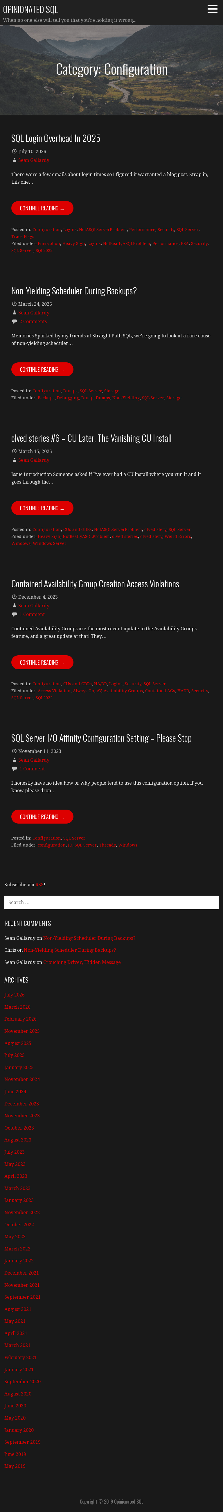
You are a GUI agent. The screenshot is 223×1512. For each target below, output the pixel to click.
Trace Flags (22, 236)
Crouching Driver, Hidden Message (82, 962)
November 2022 (22, 1212)
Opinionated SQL (30, 9)
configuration (52, 845)
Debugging (68, 398)
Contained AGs (160, 690)
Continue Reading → (42, 208)
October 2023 (19, 1128)
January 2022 (19, 1261)
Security (166, 229)
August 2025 (17, 1043)
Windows (20, 543)
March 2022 (17, 1249)
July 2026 (14, 995)
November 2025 (22, 1031)
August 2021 (17, 1309)
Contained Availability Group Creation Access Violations (95, 583)
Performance (142, 229)
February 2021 (20, 1357)
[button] (214, 8)
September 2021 (22, 1297)
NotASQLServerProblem (103, 229)
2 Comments (33, 321)
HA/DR (100, 683)
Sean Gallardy (33, 160)
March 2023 (17, 1188)
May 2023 (15, 1164)
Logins (70, 229)
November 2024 (22, 1079)
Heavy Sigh (73, 243)
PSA (185, 243)
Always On (83, 690)
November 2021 (22, 1285)
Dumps (70, 391)
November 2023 (22, 1116)
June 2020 (15, 1406)
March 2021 (17, 1345)
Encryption (49, 243)
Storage (111, 391)
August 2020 (17, 1394)
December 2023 (21, 1104)
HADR (183, 690)
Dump (87, 398)
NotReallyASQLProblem (126, 243)
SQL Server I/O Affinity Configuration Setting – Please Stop (101, 737)
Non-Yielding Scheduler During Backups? (74, 290)
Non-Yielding (126, 398)
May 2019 (15, 1466)
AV (99, 690)
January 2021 (19, 1370)
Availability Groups (123, 690)
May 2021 (15, 1321)
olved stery (155, 529)
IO (70, 845)
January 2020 (19, 1430)
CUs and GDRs (77, 529)
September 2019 (22, 1442)
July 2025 (14, 1055)
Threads (107, 845)
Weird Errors (178, 536)
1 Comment (32, 614)
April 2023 (15, 1176)
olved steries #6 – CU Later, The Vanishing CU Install (91, 437)
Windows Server (49, 543)
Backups (46, 398)
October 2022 (19, 1225)
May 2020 (15, 1418)
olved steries (125, 536)
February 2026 (20, 1019)
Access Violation (54, 690)
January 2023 (19, 1200)
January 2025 (19, 1067)
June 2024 (15, 1091)
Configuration (47, 229)
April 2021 (15, 1333)
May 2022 (15, 1236)
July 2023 (14, 1152)
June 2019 (15, 1454)
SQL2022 (44, 250)
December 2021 (21, 1273)
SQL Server (188, 229)
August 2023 (17, 1140)
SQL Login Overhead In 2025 (55, 137)
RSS (39, 884)
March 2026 (17, 1007)
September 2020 (22, 1381)
